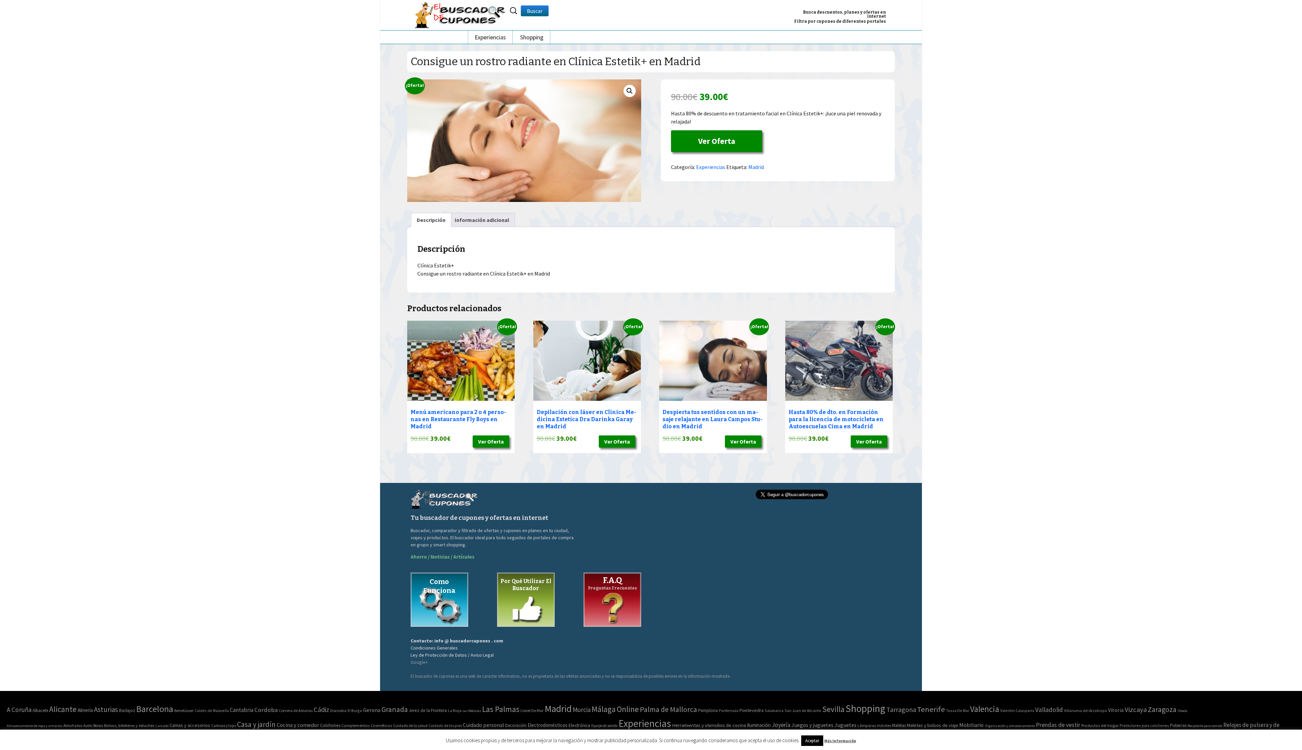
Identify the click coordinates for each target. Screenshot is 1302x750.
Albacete (40, 710)
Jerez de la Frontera (428, 710)
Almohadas (72, 725)
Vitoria (1116, 710)
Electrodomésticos (548, 725)
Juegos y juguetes (812, 724)
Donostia (338, 710)
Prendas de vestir (1058, 725)
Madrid (756, 167)
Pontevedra (751, 710)
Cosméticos (381, 725)
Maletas (899, 725)
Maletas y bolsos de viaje (932, 725)
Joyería (781, 725)
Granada (394, 709)
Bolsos (98, 725)
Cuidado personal (483, 725)
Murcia (582, 710)
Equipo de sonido (604, 725)
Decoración (516, 725)
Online (628, 709)
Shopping (532, 37)
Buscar (534, 10)
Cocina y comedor (298, 725)
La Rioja (454, 710)
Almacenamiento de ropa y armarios (34, 725)
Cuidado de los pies (445, 725)
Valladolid (1049, 710)
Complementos (355, 725)
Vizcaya (1136, 709)
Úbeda (1182, 711)
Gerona (371, 710)
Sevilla (833, 709)
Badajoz (127, 710)
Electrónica (579, 725)
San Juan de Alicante (803, 710)
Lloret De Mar (532, 710)
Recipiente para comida (1204, 726)
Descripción (431, 220)
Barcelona (154, 708)
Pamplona (708, 710)
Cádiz (321, 709)
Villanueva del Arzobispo (1085, 710)
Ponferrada (728, 710)
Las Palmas (500, 709)
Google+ (419, 662)
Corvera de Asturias (296, 710)
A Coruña (19, 710)
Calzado (162, 725)
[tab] (431, 220)
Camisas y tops (223, 725)
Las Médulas (471, 711)
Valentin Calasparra (1017, 710)
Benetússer (184, 710)
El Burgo (355, 710)
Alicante (63, 709)
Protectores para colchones (1144, 725)
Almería (85, 710)
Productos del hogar (1100, 725)
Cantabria (241, 710)
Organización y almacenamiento (1010, 725)
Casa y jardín (256, 724)
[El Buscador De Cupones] (460, 14)
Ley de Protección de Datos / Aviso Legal (452, 655)
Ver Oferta (716, 141)
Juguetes (845, 724)
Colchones (330, 725)
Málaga (604, 709)
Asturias (106, 709)
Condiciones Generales (434, 648)
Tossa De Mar (957, 710)
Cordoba (266, 710)
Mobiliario (971, 725)
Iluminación (759, 725)
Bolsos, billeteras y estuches (129, 725)
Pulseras (1178, 725)
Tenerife (931, 709)
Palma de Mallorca (668, 709)
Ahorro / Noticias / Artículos (442, 557)
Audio (87, 725)
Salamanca (774, 710)
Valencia (984, 709)
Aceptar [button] (812, 741)
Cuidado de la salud (410, 725)
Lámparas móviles (874, 725)
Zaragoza (1162, 709)
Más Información (840, 740)
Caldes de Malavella (212, 710)
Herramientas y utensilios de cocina (709, 725)
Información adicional (482, 220)
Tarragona (901, 709)
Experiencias (490, 37)
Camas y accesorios (190, 725)
